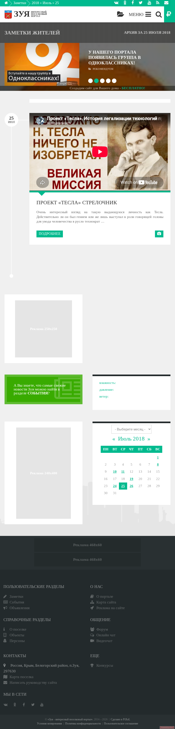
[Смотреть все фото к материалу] (159, 234)
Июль (47, 3)
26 (131, 486)
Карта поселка (21, 677)
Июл (11, 119)
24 (115, 486)
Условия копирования (49, 723)
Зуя (22, 13)
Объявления (20, 608)
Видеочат (104, 641)
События (17, 602)
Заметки (19, 3)
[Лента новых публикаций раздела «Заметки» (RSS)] (158, 3)
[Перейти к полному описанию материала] (70, 64)
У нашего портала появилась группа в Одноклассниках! (114, 57)
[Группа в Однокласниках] (125, 3)
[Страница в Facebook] (132, 3)
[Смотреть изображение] (12, 64)
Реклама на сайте (110, 608)
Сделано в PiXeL (120, 719)
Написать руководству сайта (33, 682)
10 (115, 471)
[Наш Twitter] (140, 3)
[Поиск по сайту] (158, 14)
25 (123, 486)
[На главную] (9, 4)
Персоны (17, 641)
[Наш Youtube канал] (149, 3)
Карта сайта (106, 602)
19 (131, 479)
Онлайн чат (105, 635)
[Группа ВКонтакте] (116, 3)
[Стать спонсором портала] (169, 14)
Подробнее (50, 234)
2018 (35, 3)
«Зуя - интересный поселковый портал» (70, 719)
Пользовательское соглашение (121, 723)
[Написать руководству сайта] (166, 3)
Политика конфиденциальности (83, 723)
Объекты (17, 635)
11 (123, 471)
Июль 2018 (131, 438)
